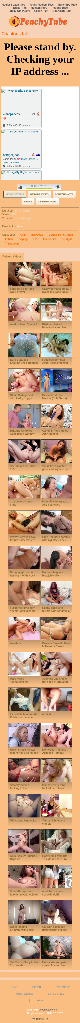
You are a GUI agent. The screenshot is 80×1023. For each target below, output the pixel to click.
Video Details (15, 194)
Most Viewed (24, 993)
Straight (67, 239)
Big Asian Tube (61, 10)
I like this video (20, 187)
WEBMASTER (40, 1019)
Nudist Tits (20, 7)
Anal (23, 234)
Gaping (23, 239)
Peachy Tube (60, 7)
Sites (40, 1000)
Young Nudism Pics (41, 4)
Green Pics (41, 10)
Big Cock (37, 234)
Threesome (12, 243)
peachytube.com (48, 1009)
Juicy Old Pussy (20, 10)
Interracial (49, 239)
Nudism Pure (39, 7)
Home (13, 987)
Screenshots (64, 194)
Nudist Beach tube (13, 4)
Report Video (39, 194)
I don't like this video (57, 187)
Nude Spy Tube (67, 4)
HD (35, 239)
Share (28, 201)
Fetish (9, 239)
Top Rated (63, 987)
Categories (56, 993)
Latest (36, 987)
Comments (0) (47, 201)
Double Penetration (61, 234)
